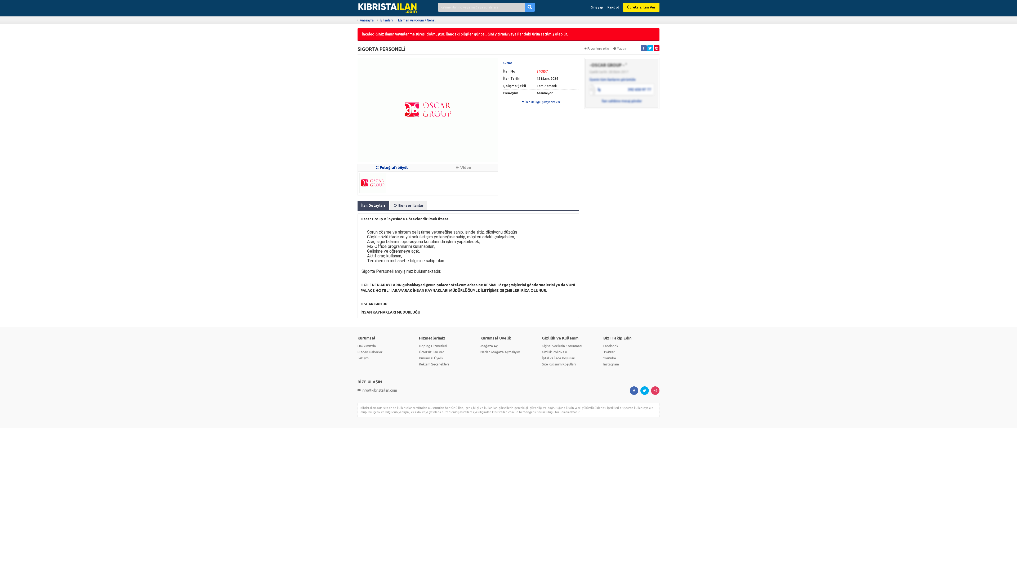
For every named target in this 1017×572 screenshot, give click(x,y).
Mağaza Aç (489, 346)
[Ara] (530, 7)
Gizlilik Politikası (554, 352)
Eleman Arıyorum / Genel (416, 20)
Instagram (611, 364)
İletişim (363, 358)
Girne (507, 63)
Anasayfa (367, 20)
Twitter (609, 352)
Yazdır (622, 48)
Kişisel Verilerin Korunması (562, 346)
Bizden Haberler (370, 352)
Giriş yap (597, 7)
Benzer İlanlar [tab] (410, 205)
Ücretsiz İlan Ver (641, 7)
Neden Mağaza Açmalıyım (500, 352)
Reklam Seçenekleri (434, 364)
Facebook (610, 346)
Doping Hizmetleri (433, 346)
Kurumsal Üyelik (431, 358)
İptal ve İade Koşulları (558, 358)
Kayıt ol (613, 7)
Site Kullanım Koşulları (559, 364)
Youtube (609, 358)
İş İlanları (386, 20)
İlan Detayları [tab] (373, 205)
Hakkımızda (367, 346)
